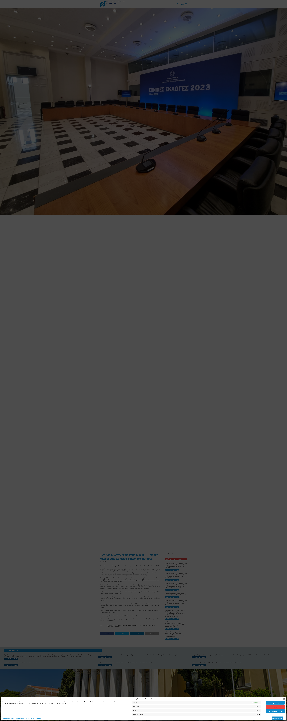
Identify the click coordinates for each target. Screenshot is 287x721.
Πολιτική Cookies (6, 718)
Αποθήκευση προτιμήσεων (275, 711)
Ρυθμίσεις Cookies (277, 718)
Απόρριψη (275, 707)
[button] (284, 699)
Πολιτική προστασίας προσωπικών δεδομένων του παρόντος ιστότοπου (26, 718)
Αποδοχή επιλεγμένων (275, 703)
